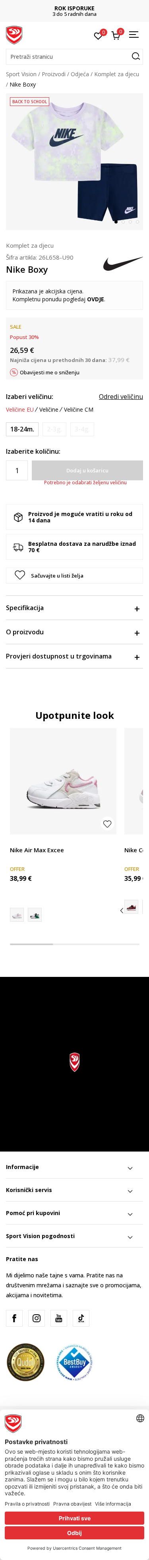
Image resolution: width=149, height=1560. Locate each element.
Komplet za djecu (116, 74)
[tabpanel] (74, 161)
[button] (74, 57)
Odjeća (80, 74)
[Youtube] (59, 1318)
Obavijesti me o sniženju (49, 372)
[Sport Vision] (14, 34)
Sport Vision (21, 74)
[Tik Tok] (81, 1318)
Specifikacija (25, 607)
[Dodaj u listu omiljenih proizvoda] (107, 823)
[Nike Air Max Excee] (63, 781)
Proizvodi (54, 74)
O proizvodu (25, 632)
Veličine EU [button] (20, 409)
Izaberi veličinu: (29, 396)
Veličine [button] (48, 409)
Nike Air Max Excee (37, 850)
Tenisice (20, 841)
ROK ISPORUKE (74, 8)
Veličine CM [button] (78, 409)
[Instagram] (37, 1318)
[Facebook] (14, 1318)
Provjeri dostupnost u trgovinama (59, 656)
